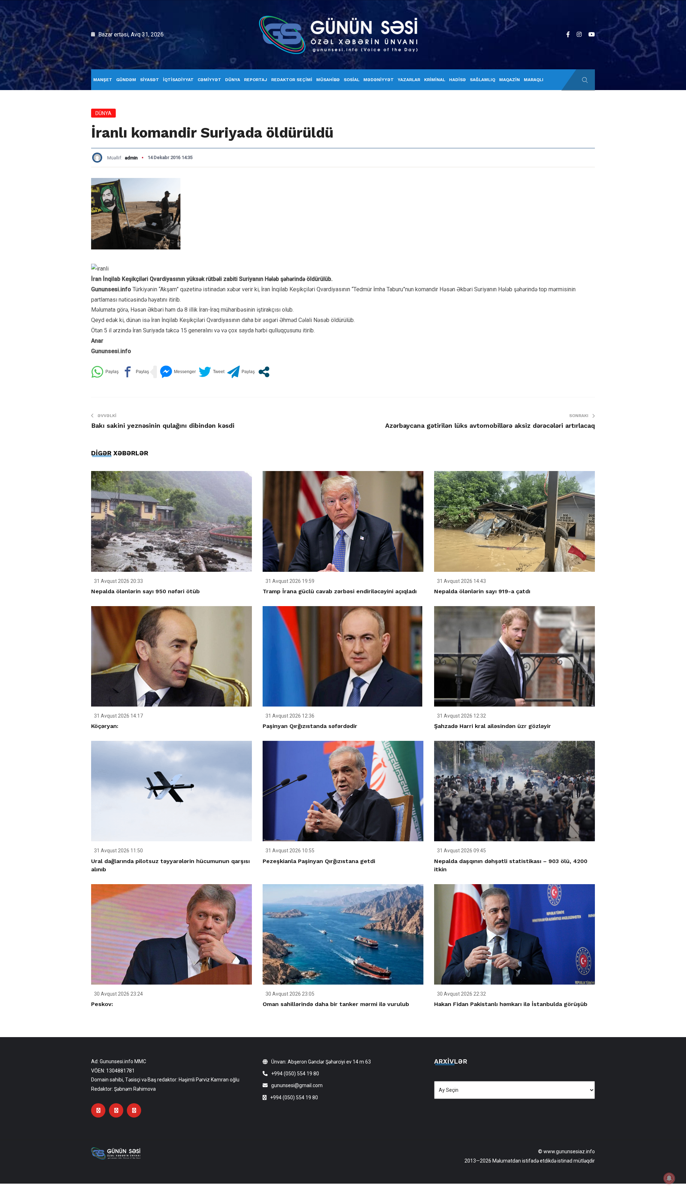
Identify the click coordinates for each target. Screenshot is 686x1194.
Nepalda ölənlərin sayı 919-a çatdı (482, 591)
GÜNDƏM (126, 79)
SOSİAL (351, 79)
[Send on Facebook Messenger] (178, 372)
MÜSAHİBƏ (328, 79)
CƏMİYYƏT (209, 79)
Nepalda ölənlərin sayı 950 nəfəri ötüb (145, 591)
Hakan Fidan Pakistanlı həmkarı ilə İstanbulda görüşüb (510, 1004)
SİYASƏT (149, 79)
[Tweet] (211, 372)
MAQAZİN (509, 79)
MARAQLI (533, 79)
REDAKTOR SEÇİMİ (291, 79)
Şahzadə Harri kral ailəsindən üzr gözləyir (492, 726)
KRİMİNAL (434, 79)
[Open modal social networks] (264, 372)
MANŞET (102, 79)
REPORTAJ (255, 79)
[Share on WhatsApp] (105, 372)
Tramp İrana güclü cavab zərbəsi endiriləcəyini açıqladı (340, 591)
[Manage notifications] (669, 1178)
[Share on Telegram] (241, 372)
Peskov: (102, 1004)
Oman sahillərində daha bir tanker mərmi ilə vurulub (336, 1004)
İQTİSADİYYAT (178, 79)
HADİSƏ (457, 79)
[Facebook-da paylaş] (135, 372)
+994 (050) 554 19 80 (295, 1073)
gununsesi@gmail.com (297, 1085)
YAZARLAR (409, 79)
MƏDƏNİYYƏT (378, 79)
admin (131, 157)
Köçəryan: (104, 726)
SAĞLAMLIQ (482, 79)
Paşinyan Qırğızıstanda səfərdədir (310, 726)
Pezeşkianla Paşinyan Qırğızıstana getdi (319, 861)
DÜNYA (232, 79)
